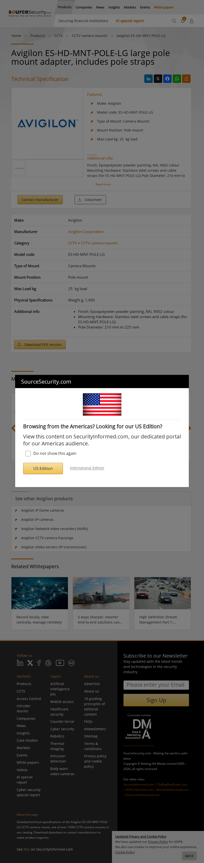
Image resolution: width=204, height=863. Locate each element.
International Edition (87, 468)
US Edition (43, 468)
